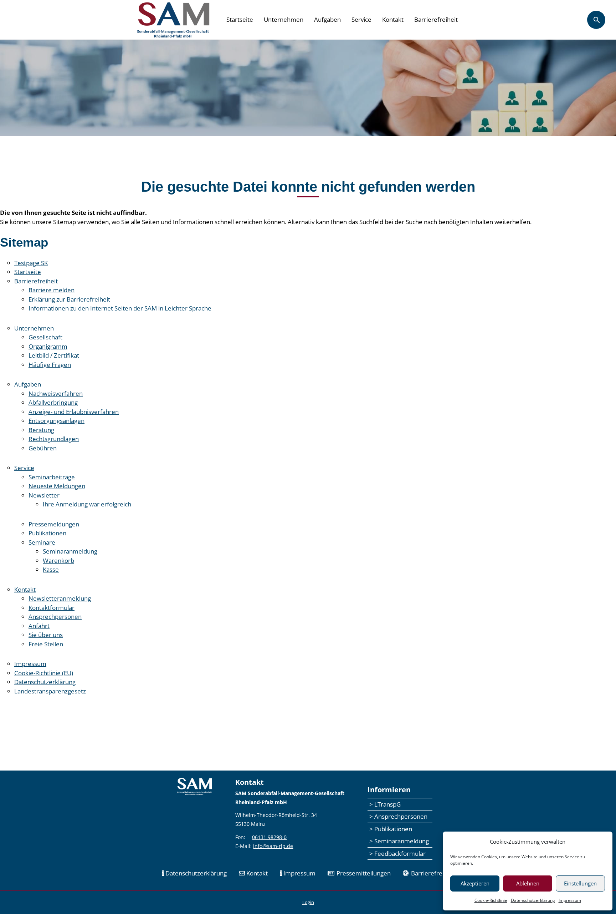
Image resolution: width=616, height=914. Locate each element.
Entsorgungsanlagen (56, 420)
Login (308, 902)
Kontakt (393, 19)
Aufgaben (327, 19)
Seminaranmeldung (70, 551)
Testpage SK (31, 263)
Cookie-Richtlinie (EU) (43, 673)
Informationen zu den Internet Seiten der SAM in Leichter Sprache (120, 308)
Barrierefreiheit (436, 19)
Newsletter (44, 495)
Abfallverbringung (53, 402)
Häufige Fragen (50, 364)
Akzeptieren (475, 883)
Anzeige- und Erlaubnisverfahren (74, 412)
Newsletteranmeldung (60, 598)
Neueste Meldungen (57, 486)
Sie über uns (46, 635)
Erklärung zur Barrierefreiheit (69, 299)
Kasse (51, 569)
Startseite (239, 19)
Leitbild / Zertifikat (54, 355)
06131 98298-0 (269, 837)
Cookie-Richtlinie (490, 900)
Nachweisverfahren (56, 393)
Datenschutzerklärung (533, 900)
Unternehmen (283, 19)
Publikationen (47, 533)
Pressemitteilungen (364, 873)
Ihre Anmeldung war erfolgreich (87, 504)
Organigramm (48, 346)
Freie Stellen (46, 644)
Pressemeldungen (54, 524)
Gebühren (43, 448)
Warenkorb (58, 560)
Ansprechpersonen (55, 616)
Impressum (570, 900)
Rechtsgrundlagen (54, 439)
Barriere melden (52, 290)
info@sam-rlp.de (273, 846)
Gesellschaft (45, 337)
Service (361, 19)
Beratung (41, 430)
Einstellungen (580, 883)
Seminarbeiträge (52, 477)
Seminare (42, 542)
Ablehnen (527, 883)
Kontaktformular (52, 608)
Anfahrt (39, 626)
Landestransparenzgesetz (50, 691)
